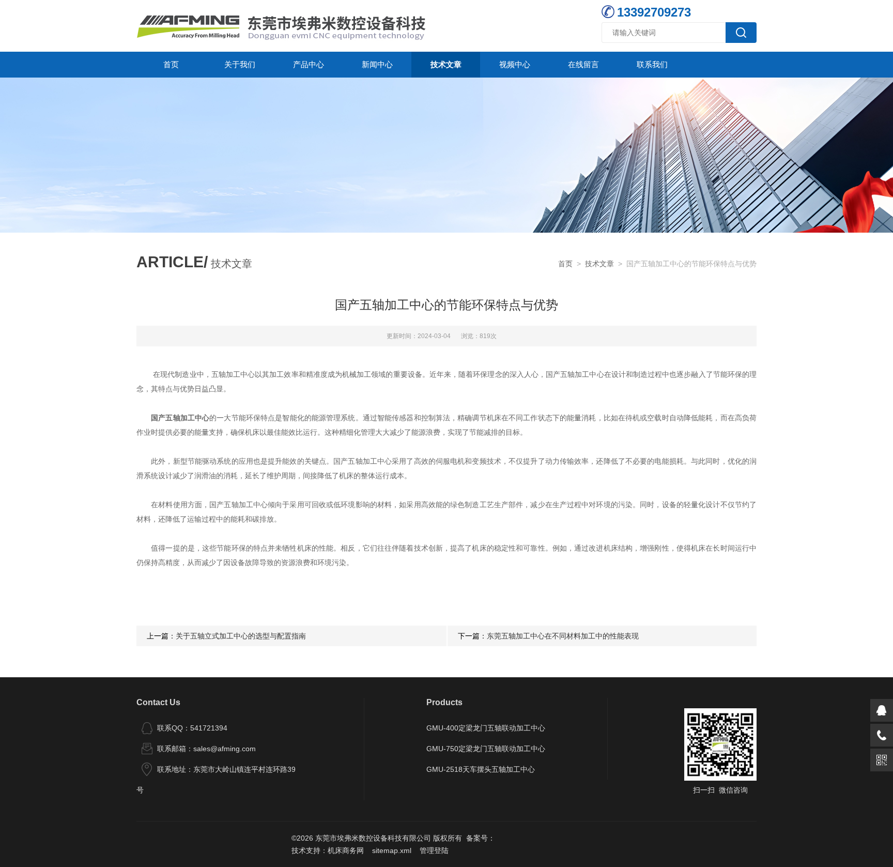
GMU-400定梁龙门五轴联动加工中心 (485, 728)
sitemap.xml (391, 850)
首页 (171, 64)
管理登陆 (434, 850)
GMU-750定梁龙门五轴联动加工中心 (485, 748)
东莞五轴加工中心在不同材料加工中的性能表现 (563, 636)
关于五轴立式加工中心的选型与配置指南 (241, 636)
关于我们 (239, 64)
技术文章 (445, 64)
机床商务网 (346, 850)
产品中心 (308, 64)
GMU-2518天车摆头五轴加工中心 (480, 769)
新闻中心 (377, 64)
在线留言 (583, 64)
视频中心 (514, 64)
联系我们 (652, 64)
